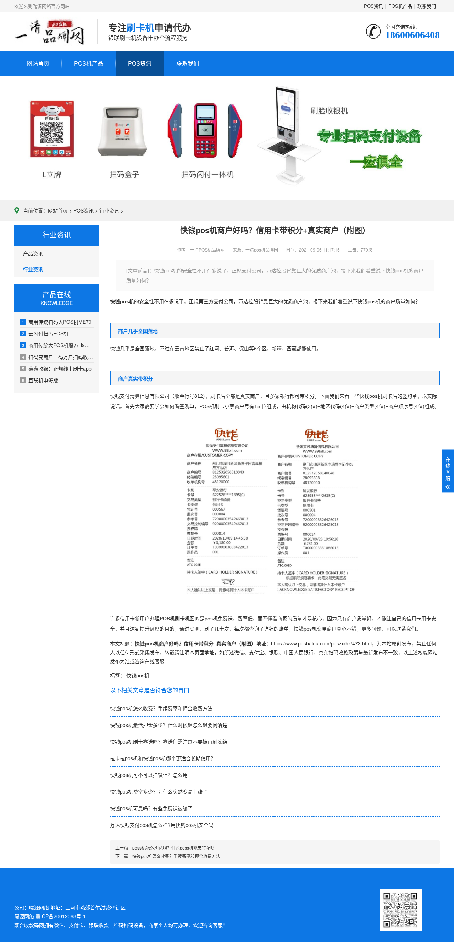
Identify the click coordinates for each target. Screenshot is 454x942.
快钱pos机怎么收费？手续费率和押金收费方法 (161, 708)
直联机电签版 (40, 380)
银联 (274, 652)
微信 (239, 652)
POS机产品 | (401, 5)
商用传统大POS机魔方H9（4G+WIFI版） (58, 345)
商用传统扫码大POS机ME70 (57, 321)
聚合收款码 (26, 925)
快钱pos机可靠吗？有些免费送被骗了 (151, 808)
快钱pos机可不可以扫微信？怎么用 (149, 774)
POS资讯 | (374, 5)
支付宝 (256, 652)
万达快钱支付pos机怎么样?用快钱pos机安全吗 (162, 824)
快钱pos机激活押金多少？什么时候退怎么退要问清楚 (168, 724)
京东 (323, 652)
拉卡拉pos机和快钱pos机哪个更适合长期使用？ (163, 758)
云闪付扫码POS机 (45, 333)
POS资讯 (139, 63)
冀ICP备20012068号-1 (60, 916)
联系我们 (187, 63)
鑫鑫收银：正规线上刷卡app (57, 368)
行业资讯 (109, 210)
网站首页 (38, 63)
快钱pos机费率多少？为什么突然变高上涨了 (158, 791)
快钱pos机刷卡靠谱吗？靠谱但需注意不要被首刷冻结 (168, 741)
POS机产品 (88, 63)
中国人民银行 (299, 652)
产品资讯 (33, 253)
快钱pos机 (137, 675)
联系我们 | (428, 5)
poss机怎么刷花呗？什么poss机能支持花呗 (173, 848)
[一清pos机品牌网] (50, 31)
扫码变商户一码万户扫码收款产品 (58, 356)
